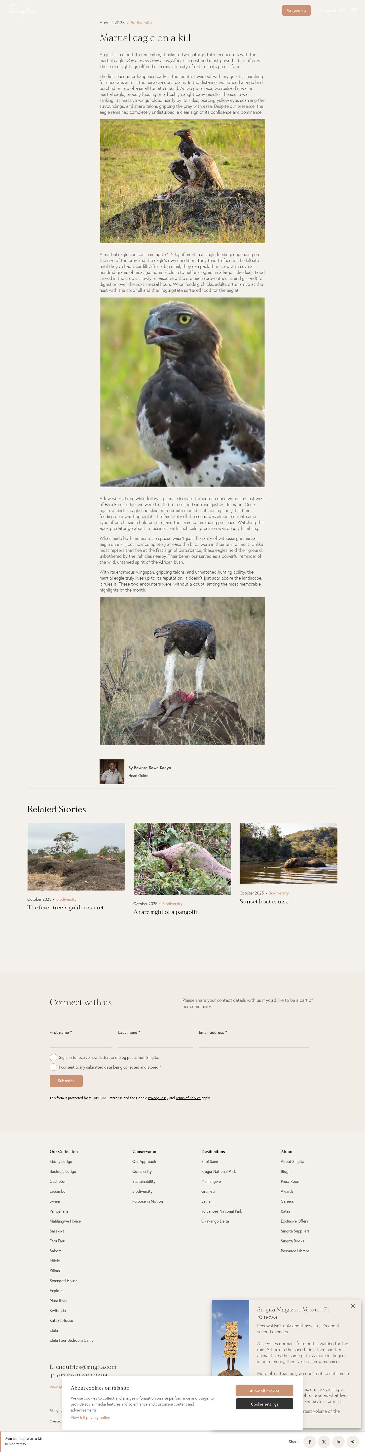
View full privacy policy (90, 1417)
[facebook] (310, 1442)
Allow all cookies (264, 1390)
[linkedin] (339, 1442)
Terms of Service (188, 1098)
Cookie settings (265, 1404)
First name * (61, 1032)
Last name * (129, 1032)
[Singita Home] (29, 10)
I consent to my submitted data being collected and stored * (110, 1067)
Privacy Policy (158, 1098)
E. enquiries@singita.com (83, 1367)
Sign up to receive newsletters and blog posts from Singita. (109, 1057)
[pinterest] (354, 1442)
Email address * (213, 1032)
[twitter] (325, 1442)
